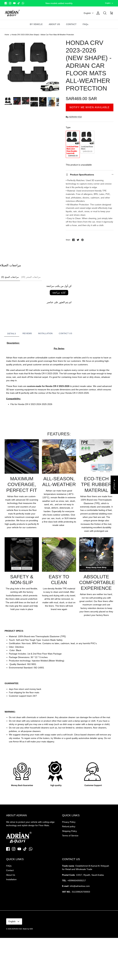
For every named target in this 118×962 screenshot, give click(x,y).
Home (7, 35)
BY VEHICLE (36, 24)
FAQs (85, 24)
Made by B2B (28, 929)
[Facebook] (6, 3)
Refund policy (68, 826)
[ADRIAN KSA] (12, 13)
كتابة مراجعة (58, 292)
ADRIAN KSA (75, 117)
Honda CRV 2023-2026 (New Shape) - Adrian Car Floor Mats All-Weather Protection (43, 35)
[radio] (73, 144)
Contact (10, 870)
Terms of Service (70, 835)
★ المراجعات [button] (114, 485)
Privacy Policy (68, 822)
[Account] (97, 13)
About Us (10, 875)
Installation (11, 879)
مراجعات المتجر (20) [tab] (31, 277)
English (107, 3)
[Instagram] (10, 3)
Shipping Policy (69, 831)
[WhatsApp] (23, 3)
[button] (89, 13)
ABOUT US (54, 24)
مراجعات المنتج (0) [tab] (10, 277)
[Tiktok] (19, 3)
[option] (32, 66)
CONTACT (71, 24)
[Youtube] (14, 3)
